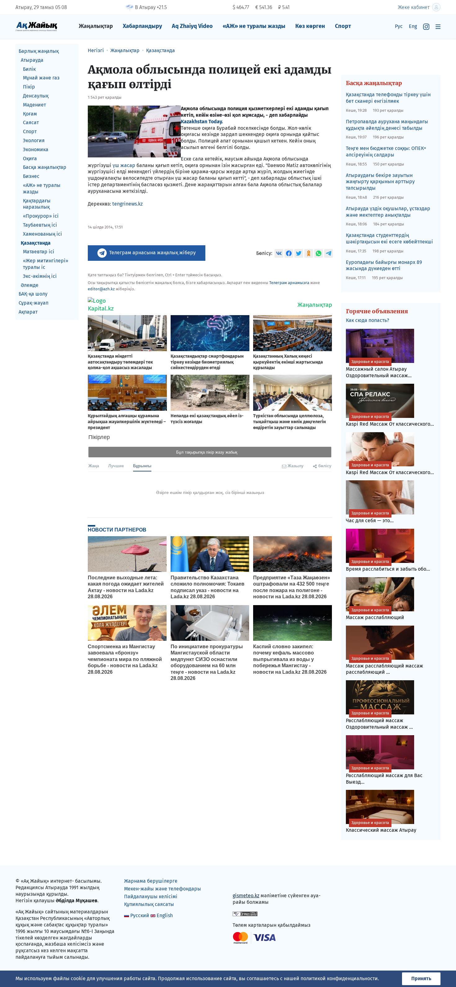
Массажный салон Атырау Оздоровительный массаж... (379, 368)
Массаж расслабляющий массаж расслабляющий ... (384, 665)
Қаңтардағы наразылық (37, 204)
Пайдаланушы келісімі (150, 896)
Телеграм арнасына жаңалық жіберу (152, 253)
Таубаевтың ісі (40, 225)
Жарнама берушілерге (150, 881)
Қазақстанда (36, 243)
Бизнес (31, 176)
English (165, 915)
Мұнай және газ (41, 78)
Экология (34, 140)
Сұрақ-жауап (33, 303)
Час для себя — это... (370, 517)
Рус (399, 26)
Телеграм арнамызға (289, 282)
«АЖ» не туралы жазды (254, 26)
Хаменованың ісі (42, 234)
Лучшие (116, 466)
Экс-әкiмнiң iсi (40, 276)
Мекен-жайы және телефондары (162, 889)
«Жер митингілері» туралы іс (45, 264)
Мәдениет (34, 105)
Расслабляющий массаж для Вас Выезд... (384, 775)
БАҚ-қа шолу (33, 294)
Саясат (31, 122)
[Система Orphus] (245, 914)
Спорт (343, 26)
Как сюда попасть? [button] (367, 320)
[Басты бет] (36, 26)
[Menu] (438, 26)
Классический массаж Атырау (381, 826)
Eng (413, 26)
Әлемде (29, 285)
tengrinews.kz (127, 204)
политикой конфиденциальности (339, 978)
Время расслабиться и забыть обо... (388, 565)
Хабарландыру (142, 26)
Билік (29, 69)
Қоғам (30, 114)
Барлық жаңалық (39, 51)
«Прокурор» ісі (41, 216)
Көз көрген (310, 26)
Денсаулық (35, 96)
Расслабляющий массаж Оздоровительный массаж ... (379, 720)
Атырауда (32, 60)
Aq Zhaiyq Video (192, 26)
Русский (139, 915)
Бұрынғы (142, 466)
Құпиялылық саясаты (149, 904)
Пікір (29, 87)
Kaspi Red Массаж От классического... (390, 420)
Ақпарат (28, 312)
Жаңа (93, 466)
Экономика (35, 149)
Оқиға (30, 158)
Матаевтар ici (38, 252)
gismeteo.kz (246, 896)
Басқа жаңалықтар (44, 167)
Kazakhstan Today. (202, 122)
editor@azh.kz (101, 289)
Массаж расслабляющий (375, 614)
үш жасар (124, 165)
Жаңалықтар (96, 26)
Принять (421, 978)
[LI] (246, 882)
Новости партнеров (117, 529)
